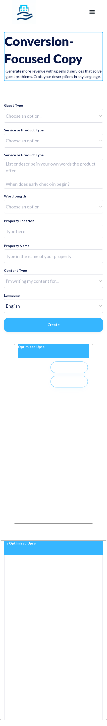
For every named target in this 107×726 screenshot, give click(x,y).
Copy (69, 381)
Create (54, 324)
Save (69, 367)
